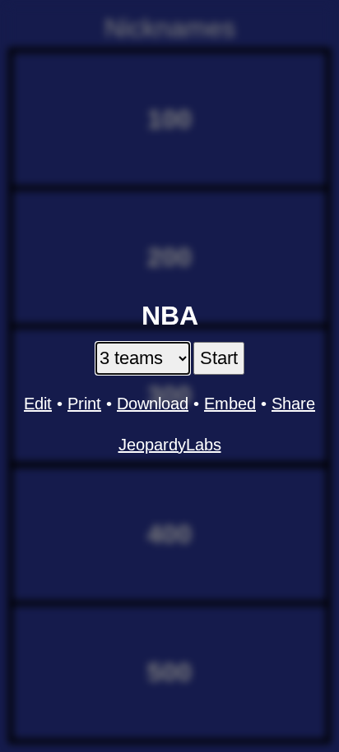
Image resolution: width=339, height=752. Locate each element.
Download (152, 403)
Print (84, 403)
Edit (38, 403)
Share (293, 403)
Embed (230, 403)
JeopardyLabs (169, 445)
